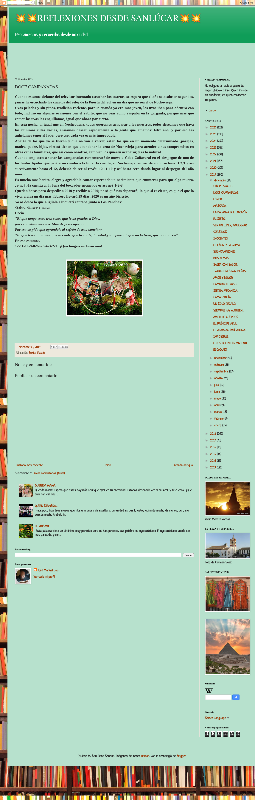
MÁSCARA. (219, 206)
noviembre (221, 358)
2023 (213, 147)
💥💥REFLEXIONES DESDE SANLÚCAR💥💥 (108, 17)
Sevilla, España (37, 353)
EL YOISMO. (42, 526)
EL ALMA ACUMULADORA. (229, 330)
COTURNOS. (220, 232)
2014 (213, 461)
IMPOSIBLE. (220, 336)
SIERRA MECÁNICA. (225, 291)
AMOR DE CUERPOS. (226, 317)
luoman (145, 756)
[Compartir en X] (59, 347)
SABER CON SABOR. (225, 265)
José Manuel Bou (47, 570)
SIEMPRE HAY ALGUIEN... (228, 310)
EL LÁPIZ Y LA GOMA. (226, 245)
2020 (213, 168)
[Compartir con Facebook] (63, 347)
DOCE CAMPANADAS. (226, 193)
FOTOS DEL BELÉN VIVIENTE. (230, 343)
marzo (218, 412)
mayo (218, 398)
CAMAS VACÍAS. (223, 297)
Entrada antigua (183, 465)
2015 (213, 454)
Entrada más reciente (29, 465)
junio (217, 392)
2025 (213, 134)
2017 (213, 440)
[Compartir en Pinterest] (66, 347)
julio (217, 385)
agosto (219, 378)
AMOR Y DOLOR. (223, 278)
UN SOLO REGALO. (224, 304)
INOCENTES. (220, 238)
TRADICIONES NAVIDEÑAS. (229, 271)
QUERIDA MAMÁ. (45, 485)
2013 (213, 467)
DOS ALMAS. (221, 258)
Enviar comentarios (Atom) (49, 473)
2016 (213, 447)
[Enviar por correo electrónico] (52, 347)
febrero (219, 419)
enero (218, 425)
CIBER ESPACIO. (223, 186)
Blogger (181, 756)
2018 (213, 434)
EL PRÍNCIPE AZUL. (225, 323)
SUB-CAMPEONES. (224, 251)
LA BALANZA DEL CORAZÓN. (230, 212)
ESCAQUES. (220, 350)
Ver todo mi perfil (44, 577)
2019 (213, 175)
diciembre (220, 180)
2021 (213, 161)
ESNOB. (218, 199)
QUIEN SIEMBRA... (46, 506)
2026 (213, 127)
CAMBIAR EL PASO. (225, 284)
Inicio (108, 465)
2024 (213, 141)
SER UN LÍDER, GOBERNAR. (230, 225)
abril (217, 405)
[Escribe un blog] (56, 347)
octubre (219, 365)
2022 (213, 154)
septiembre (221, 371)
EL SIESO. (219, 219)
